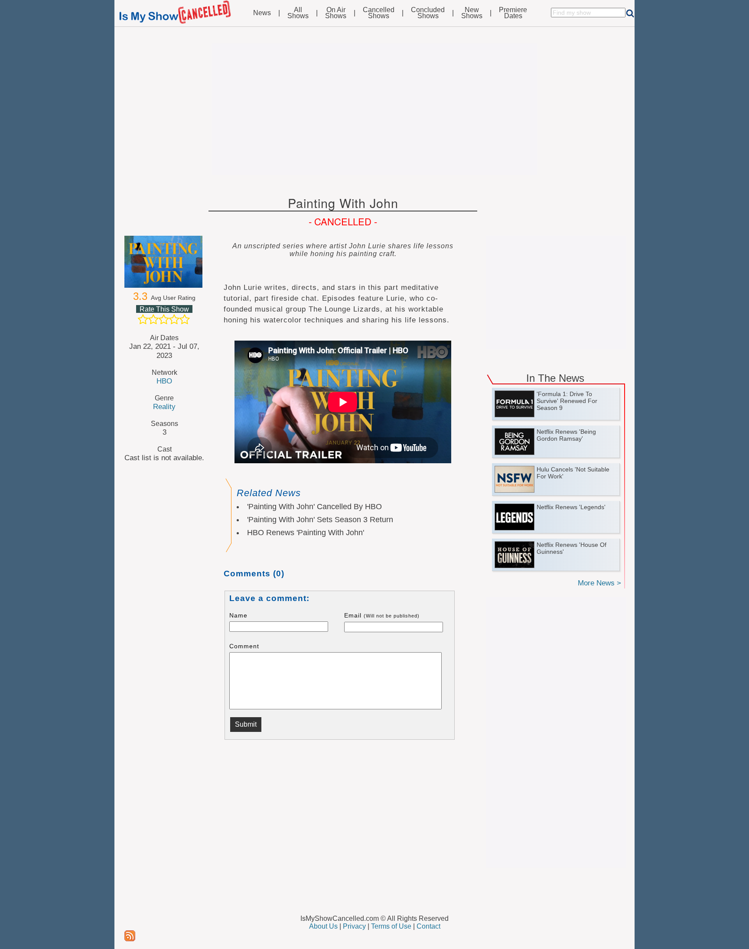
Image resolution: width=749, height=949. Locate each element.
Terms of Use (391, 926)
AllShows (298, 13)
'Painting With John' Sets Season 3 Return (320, 519)
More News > (599, 583)
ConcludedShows (428, 13)
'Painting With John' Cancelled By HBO (314, 506)
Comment (244, 646)
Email (382, 615)
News (262, 13)
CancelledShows (378, 13)
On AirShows (335, 13)
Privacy (354, 926)
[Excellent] (184, 319)
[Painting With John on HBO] (164, 262)
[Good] (174, 319)
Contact (428, 926)
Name (238, 615)
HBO (164, 381)
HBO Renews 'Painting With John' (305, 532)
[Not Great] (153, 319)
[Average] (164, 319)
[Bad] (143, 319)
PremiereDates (513, 13)
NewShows (471, 13)
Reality (164, 406)
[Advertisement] (374, 109)
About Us (323, 926)
